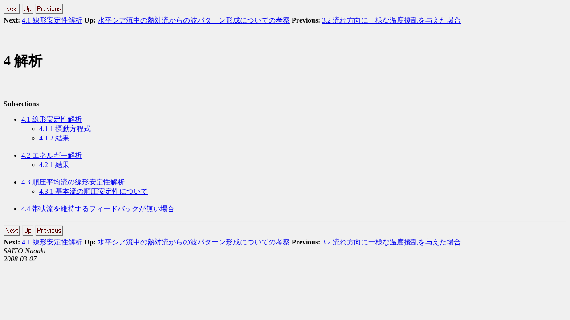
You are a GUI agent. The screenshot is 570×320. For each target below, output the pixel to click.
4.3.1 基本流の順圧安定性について (93, 191)
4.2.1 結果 (54, 164)
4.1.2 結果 (54, 138)
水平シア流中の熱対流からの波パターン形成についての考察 (194, 20)
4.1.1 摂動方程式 (65, 128)
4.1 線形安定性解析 (52, 20)
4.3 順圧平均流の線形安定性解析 (73, 182)
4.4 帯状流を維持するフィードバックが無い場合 (98, 208)
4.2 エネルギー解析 (51, 155)
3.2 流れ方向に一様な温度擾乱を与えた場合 (391, 20)
